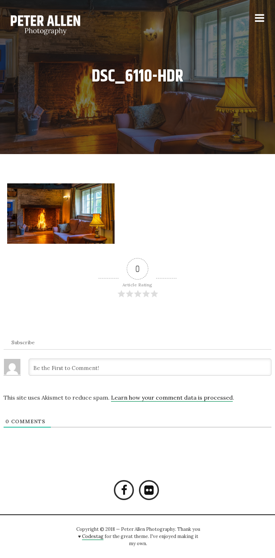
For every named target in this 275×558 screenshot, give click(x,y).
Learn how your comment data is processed (172, 397)
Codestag (92, 536)
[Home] (54, 25)
